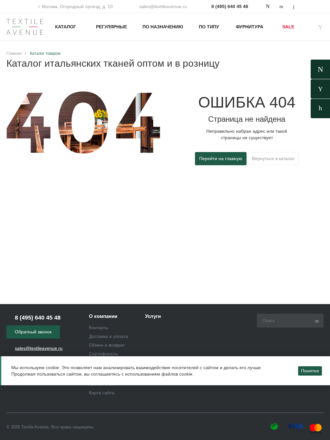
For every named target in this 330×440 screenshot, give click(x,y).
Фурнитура (249, 26)
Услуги (153, 316)
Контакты (98, 327)
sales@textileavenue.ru (163, 6)
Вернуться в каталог (273, 158)
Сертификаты (103, 353)
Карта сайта (101, 392)
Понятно (310, 370)
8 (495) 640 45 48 (229, 6)
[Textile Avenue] (24, 27)
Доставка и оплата (108, 336)
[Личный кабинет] (320, 108)
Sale (288, 26)
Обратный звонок (33, 331)
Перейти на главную (220, 158)
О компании (103, 316)
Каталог (65, 26)
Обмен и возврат (107, 345)
